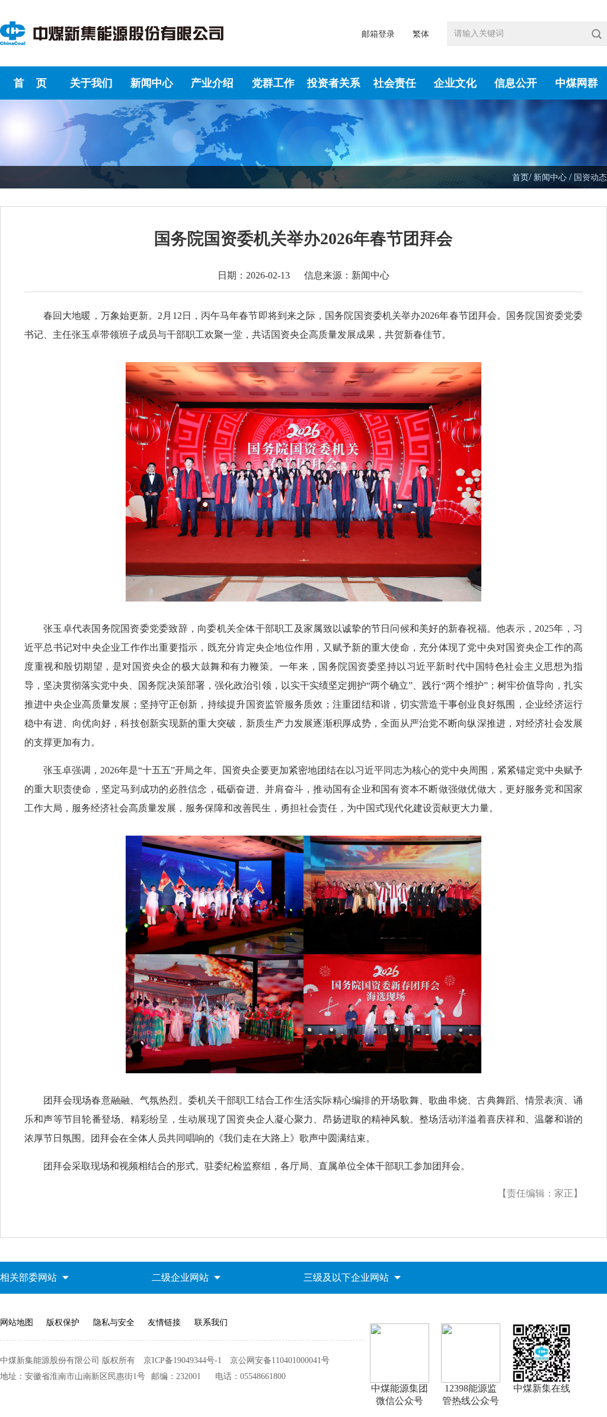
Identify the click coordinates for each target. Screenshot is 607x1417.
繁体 (421, 34)
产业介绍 (212, 83)
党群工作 (273, 83)
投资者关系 (333, 83)
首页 (520, 177)
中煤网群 (576, 83)
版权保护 (62, 1322)
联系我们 (211, 1322)
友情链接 (164, 1322)
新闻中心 (151, 83)
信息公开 (515, 83)
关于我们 (91, 83)
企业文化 (455, 83)
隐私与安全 (114, 1322)
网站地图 (16, 1322)
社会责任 (394, 83)
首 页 (30, 83)
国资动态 (590, 177)
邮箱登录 (378, 34)
